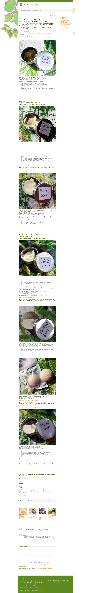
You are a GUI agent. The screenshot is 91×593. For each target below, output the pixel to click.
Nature (24, 585)
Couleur (28, 582)
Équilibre (28, 592)
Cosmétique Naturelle (23, 582)
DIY (37, 582)
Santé (32, 588)
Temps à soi (26, 590)
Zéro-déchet (36, 590)
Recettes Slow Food (22, 588)
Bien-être (27, 580)
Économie (25, 592)
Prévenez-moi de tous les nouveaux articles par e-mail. (39, 564)
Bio (30, 580)
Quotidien (37, 587)
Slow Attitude (36, 588)
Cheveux (41, 580)
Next (54, 15)
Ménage (21, 585)
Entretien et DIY (41, 582)
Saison (30, 588)
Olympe (21, 495)
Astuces (21, 580)
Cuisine (31, 582)
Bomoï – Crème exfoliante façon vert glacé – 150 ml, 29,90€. (28, 165)
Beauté (24, 580)
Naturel (27, 585)
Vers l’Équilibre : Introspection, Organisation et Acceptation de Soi (42, 516)
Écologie (21, 592)
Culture (35, 582)
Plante (29, 587)
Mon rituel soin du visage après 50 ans (32, 517)
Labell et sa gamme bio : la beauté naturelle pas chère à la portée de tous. (24, 489)
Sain (27, 588)
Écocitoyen (40, 590)
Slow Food (40, 588)
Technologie (21, 590)
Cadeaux (37, 580)
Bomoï (44, 20)
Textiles (33, 590)
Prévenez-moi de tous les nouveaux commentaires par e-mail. (40, 562)
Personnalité (36, 585)
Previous (51, 15)
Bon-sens (33, 580)
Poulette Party (33, 587)
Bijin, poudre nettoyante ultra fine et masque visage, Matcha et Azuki (51, 516)
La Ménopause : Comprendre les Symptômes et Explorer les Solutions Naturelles (22, 518)
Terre (29, 590)
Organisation (31, 585)
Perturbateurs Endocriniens (23, 587)
